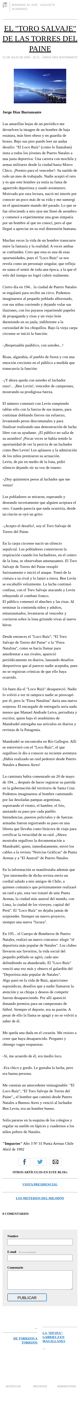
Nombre (12, 1236)
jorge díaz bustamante (59, 57)
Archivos (40, 1386)
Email (55, 1162)
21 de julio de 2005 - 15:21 (21, 57)
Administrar (66, 1386)
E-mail (21, 1251)
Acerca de (13, 1386)
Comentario (15, 1267)
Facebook (24, 1162)
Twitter (40, 1162)
